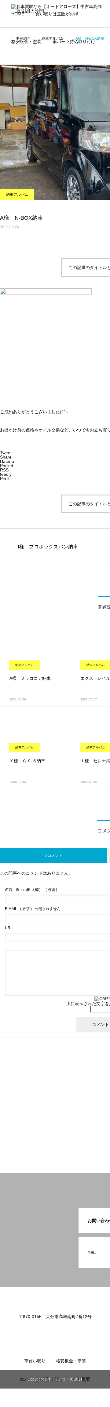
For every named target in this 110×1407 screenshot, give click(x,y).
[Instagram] (46, 1330)
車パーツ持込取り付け (74, 41)
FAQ (52, 69)
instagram (28, 110)
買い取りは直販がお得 (56, 13)
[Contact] (64, 1330)
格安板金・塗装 (26, 41)
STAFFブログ (32, 128)
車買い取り (35, 1360)
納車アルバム (24, 69)
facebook (28, 92)
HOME (17, 13)
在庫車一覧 (79, 69)
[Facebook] (55, 1330)
